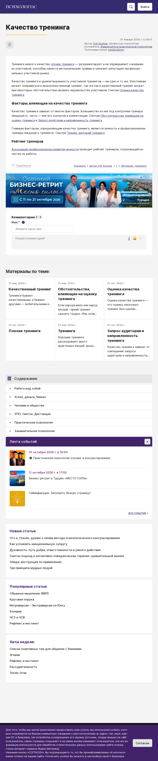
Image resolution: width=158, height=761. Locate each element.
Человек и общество (29, 405)
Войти (145, 7)
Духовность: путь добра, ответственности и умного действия (55, 550)
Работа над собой (27, 388)
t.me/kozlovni (116, 49)
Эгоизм (15, 655)
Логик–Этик (18, 673)
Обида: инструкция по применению (36, 562)
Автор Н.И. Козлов (100, 165)
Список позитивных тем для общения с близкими (45, 649)
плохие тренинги (62, 64)
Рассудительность (23, 667)
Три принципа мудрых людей (31, 568)
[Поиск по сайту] (131, 7)
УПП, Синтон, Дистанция (32, 414)
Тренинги (80, 165)
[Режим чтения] (9, 44)
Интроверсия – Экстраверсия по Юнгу (37, 605)
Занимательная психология (34, 431)
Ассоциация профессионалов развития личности (45, 149)
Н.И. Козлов (100, 43)
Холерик (16, 611)
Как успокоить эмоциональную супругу (38, 544)
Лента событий (23, 441)
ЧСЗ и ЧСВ (17, 617)
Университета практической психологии (126, 46)
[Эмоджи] (135, 239)
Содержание (25, 378)
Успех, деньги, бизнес (30, 397)
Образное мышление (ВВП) (29, 593)
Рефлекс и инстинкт (24, 623)
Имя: (18, 222)
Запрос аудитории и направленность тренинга (70, 120)
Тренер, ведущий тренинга (86, 133)
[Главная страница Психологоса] (23, 6)
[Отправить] (141, 239)
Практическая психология (33, 422)
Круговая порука (22, 599)
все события (137, 513)
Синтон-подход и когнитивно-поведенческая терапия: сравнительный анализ (67, 556)
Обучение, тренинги (133, 165)
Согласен (142, 743)
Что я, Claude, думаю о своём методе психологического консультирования (65, 538)
